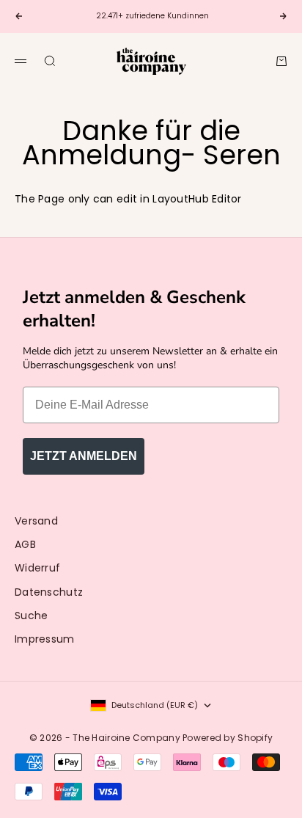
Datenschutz (49, 592)
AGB (25, 544)
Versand (36, 521)
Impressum (45, 639)
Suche (31, 615)
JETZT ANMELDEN (83, 456)
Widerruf (37, 567)
